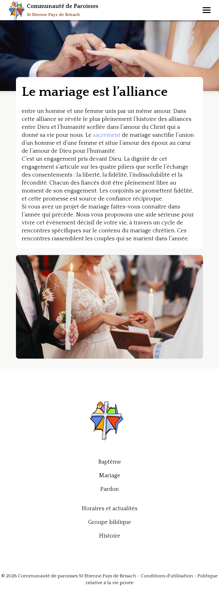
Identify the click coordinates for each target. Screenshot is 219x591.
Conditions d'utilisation (167, 575)
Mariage (109, 475)
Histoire (109, 536)
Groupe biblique (109, 522)
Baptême (109, 462)
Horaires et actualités (109, 508)
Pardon (109, 489)
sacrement (106, 135)
